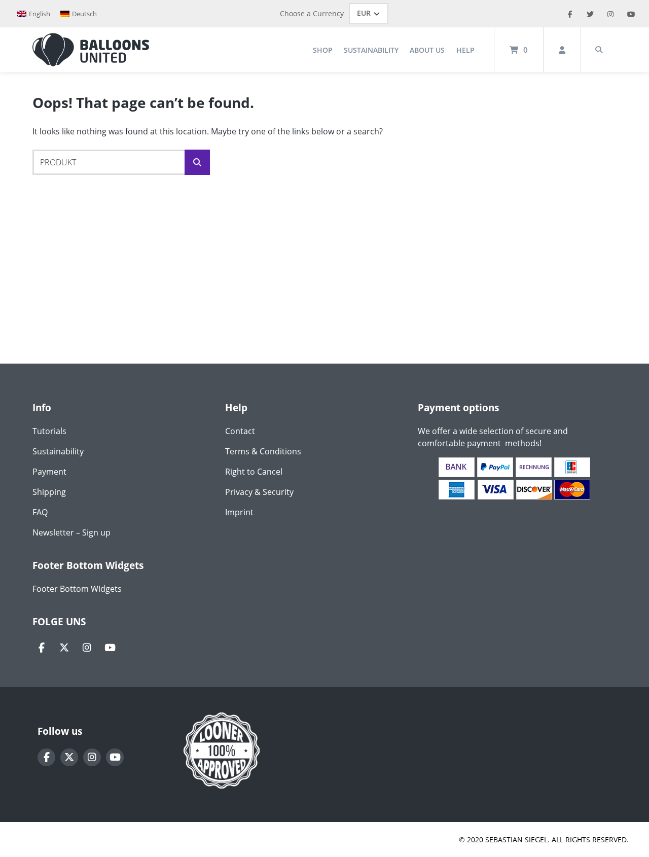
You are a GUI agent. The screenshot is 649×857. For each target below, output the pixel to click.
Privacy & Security (259, 491)
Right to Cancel (253, 471)
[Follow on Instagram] (87, 648)
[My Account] (562, 49)
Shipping (49, 491)
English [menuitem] (39, 13)
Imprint (239, 512)
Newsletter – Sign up (71, 532)
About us (427, 50)
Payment (49, 471)
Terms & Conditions (263, 451)
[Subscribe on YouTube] (110, 648)
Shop (323, 50)
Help (465, 50)
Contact (240, 431)
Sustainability (371, 50)
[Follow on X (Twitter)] (64, 648)
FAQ (40, 512)
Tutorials (49, 431)
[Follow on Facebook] (41, 648)
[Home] (90, 49)
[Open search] (599, 49)
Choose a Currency (312, 13)
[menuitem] (33, 14)
